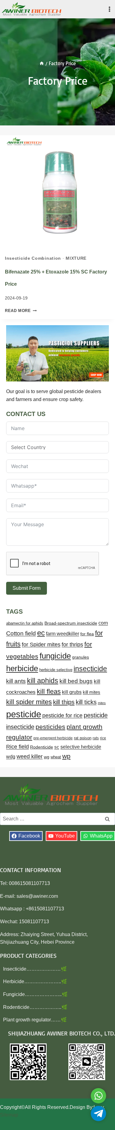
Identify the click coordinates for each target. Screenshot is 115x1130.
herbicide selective (55, 669)
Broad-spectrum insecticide (70, 623)
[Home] (41, 63)
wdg (10, 756)
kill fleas (49, 691)
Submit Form (26, 588)
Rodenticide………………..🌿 (35, 1007)
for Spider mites (41, 644)
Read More (21, 310)
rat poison (82, 738)
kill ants (16, 681)
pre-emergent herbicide (53, 738)
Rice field (17, 747)
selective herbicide (80, 746)
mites (102, 703)
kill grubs (72, 692)
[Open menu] (109, 9)
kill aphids (42, 681)
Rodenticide (41, 747)
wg (46, 757)
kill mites (91, 692)
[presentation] (57, 192)
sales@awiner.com (37, 896)
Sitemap (9, 1114)
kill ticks (86, 702)
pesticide (23, 714)
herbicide (22, 668)
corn (103, 623)
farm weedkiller (62, 633)
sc (56, 746)
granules (80, 657)
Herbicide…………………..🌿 (35, 981)
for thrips (72, 644)
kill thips (64, 702)
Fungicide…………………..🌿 (35, 994)
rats (96, 738)
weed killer (30, 756)
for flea (87, 633)
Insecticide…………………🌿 (35, 969)
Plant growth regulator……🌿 (35, 1019)
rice (103, 738)
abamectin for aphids (24, 623)
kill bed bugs (76, 681)
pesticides (50, 726)
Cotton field (21, 633)
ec (41, 633)
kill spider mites (29, 702)
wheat (56, 757)
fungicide (55, 656)
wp (66, 756)
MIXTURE (76, 258)
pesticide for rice (62, 715)
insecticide (90, 669)
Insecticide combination (33, 258)
